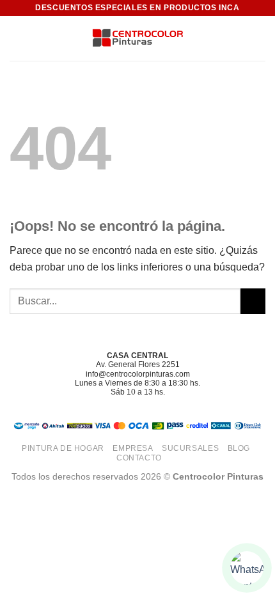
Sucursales (190, 448)
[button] (17, 38)
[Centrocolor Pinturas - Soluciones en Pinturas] (137, 38)
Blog (239, 448)
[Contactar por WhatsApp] (246, 567)
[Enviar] (252, 300)
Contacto (139, 457)
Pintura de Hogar (63, 448)
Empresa (133, 448)
